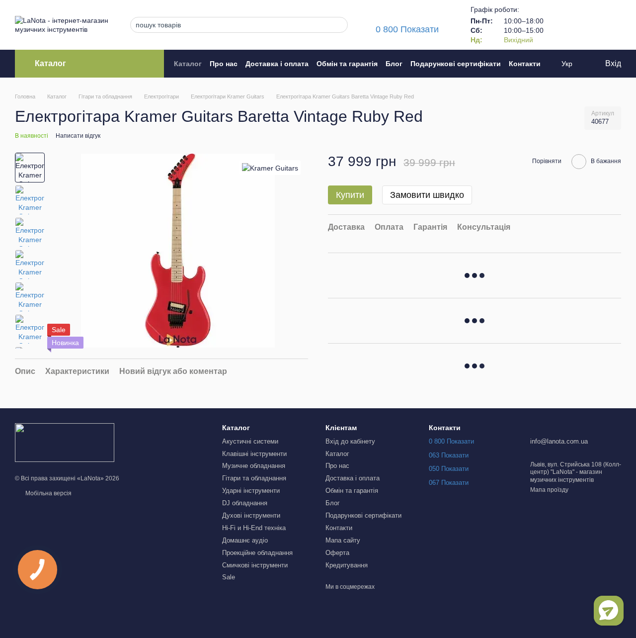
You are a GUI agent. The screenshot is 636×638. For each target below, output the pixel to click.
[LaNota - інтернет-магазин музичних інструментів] (64, 442)
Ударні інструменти (251, 490)
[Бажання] (587, 25)
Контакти (525, 64)
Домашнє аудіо (245, 540)
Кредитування (346, 565)
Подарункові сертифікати (455, 64)
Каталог (188, 64)
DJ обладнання (244, 503)
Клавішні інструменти (254, 453)
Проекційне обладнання (257, 552)
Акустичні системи (250, 441)
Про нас (224, 64)
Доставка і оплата (277, 64)
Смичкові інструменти (255, 565)
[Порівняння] (561, 25)
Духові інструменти (251, 515)
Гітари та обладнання (254, 478)
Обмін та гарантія (347, 64)
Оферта (337, 552)
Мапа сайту (342, 540)
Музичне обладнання (253, 465)
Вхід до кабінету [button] (350, 441)
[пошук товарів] (337, 25)
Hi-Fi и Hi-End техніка (254, 528)
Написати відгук (78, 135)
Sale (228, 577)
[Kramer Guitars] (270, 167)
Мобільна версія (48, 493)
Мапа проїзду (549, 489)
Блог (394, 64)
